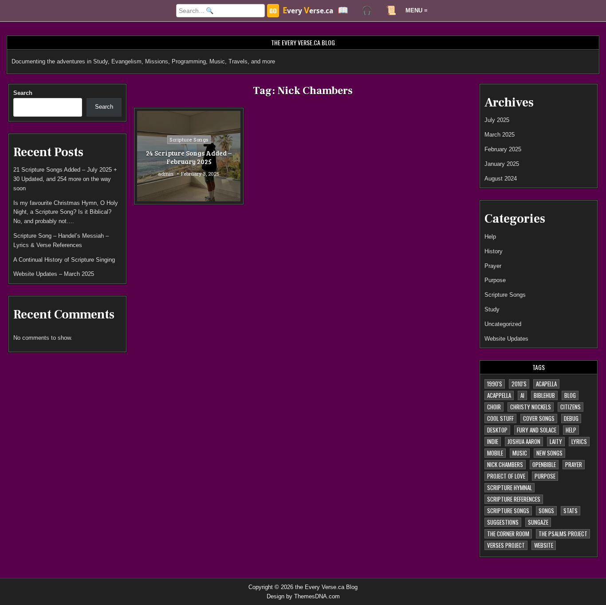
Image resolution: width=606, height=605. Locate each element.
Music (519, 452)
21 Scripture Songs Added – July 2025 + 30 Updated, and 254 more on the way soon (65, 179)
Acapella (546, 383)
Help (490, 236)
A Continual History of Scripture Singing (64, 259)
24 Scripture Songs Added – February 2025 (189, 157)
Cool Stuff (500, 418)
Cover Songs (539, 418)
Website (543, 545)
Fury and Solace (536, 429)
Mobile (495, 452)
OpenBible (544, 464)
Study (492, 309)
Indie (492, 441)
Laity (556, 441)
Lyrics (579, 441)
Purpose (495, 280)
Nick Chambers (505, 464)
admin (165, 174)
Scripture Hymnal (509, 487)
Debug (571, 418)
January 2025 (501, 164)
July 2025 (496, 120)
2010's (519, 383)
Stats (570, 510)
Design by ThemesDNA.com (303, 596)
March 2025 (499, 134)
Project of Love (506, 475)
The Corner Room (508, 533)
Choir (494, 406)
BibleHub (544, 395)
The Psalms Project (563, 533)
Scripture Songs (189, 139)
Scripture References (513, 499)
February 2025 (502, 149)
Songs (546, 510)
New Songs (549, 452)
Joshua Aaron (524, 441)
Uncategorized (502, 324)
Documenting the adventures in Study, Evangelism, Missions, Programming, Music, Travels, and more (143, 61)
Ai (522, 395)
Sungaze (538, 522)
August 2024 (500, 178)
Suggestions (503, 522)
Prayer (492, 266)
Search (22, 93)
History (493, 251)
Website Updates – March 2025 (53, 274)
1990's (494, 383)
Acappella (499, 395)
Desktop (497, 429)
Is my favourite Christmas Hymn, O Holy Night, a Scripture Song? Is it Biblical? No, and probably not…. (65, 212)
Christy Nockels (530, 406)
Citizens (570, 406)
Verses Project (506, 545)
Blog (570, 395)
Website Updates (506, 338)
